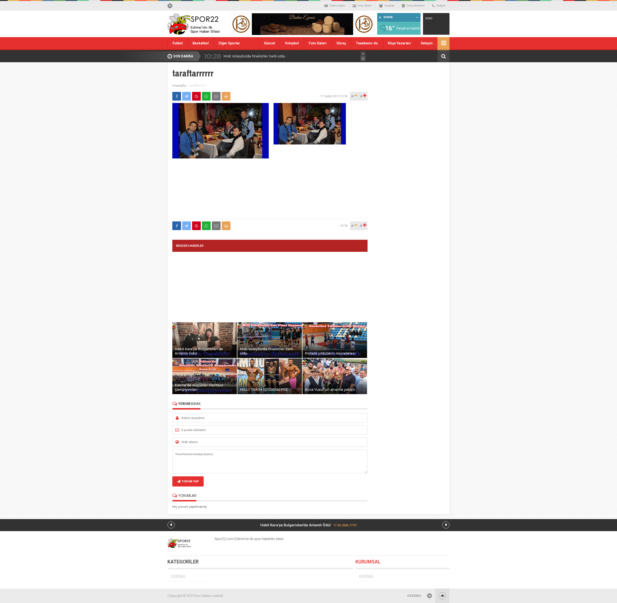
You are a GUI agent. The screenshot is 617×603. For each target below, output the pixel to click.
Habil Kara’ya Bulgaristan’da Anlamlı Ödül (308, 525)
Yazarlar (389, 5)
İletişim (441, 5)
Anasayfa (179, 85)
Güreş (341, 43)
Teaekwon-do (367, 43)
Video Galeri (337, 5)
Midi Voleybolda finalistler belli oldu (254, 56)
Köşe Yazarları (399, 43)
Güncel (269, 43)
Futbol (178, 43)
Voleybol (292, 43)
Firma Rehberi (416, 5)
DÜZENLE (178, 576)
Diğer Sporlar (229, 43)
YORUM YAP (190, 481)
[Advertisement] (270, 192)
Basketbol (201, 43)
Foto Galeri (365, 5)
